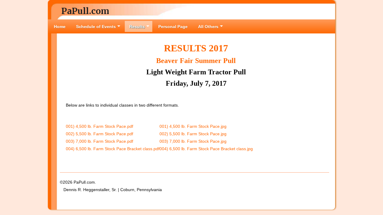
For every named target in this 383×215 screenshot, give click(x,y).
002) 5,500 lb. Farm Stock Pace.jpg (193, 133)
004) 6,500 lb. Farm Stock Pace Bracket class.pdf (112, 148)
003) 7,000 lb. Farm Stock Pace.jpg (193, 141)
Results (137, 26)
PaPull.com (85, 11)
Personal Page (173, 26)
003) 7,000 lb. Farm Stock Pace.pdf (99, 141)
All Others (208, 26)
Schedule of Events (96, 26)
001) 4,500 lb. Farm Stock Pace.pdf (99, 126)
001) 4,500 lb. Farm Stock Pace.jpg (193, 126)
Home (60, 26)
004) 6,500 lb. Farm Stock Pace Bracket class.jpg (206, 148)
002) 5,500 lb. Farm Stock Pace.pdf (99, 133)
